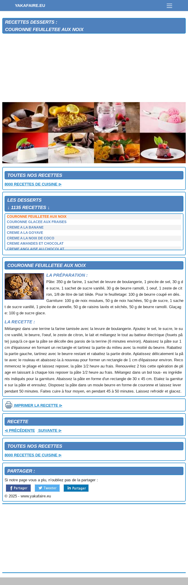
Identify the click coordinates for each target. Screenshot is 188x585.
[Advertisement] (94, 68)
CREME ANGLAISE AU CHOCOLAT (35, 249)
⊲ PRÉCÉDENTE (20, 430)
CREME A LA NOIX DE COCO (30, 238)
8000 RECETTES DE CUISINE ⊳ (33, 184)
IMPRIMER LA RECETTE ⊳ (37, 405)
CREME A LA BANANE (25, 227)
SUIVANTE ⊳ (49, 430)
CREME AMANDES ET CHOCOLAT (35, 243)
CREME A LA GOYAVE (25, 233)
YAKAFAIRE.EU (30, 5)
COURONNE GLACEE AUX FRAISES (36, 222)
